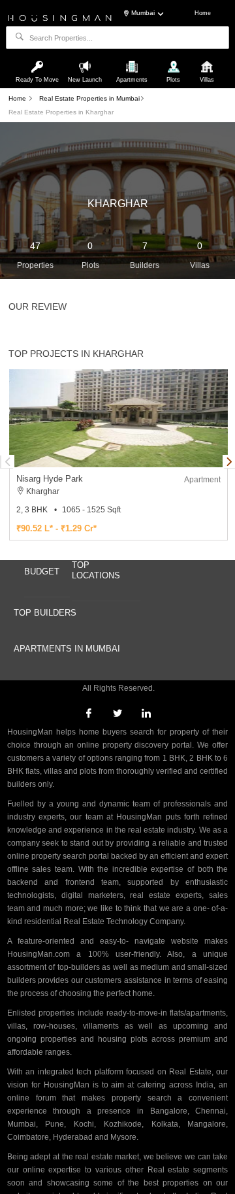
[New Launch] (86, 61)
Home (203, 13)
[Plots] (174, 61)
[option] (118, 455)
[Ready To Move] (39, 61)
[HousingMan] (60, 17)
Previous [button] (7, 461)
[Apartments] (133, 61)
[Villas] (207, 61)
